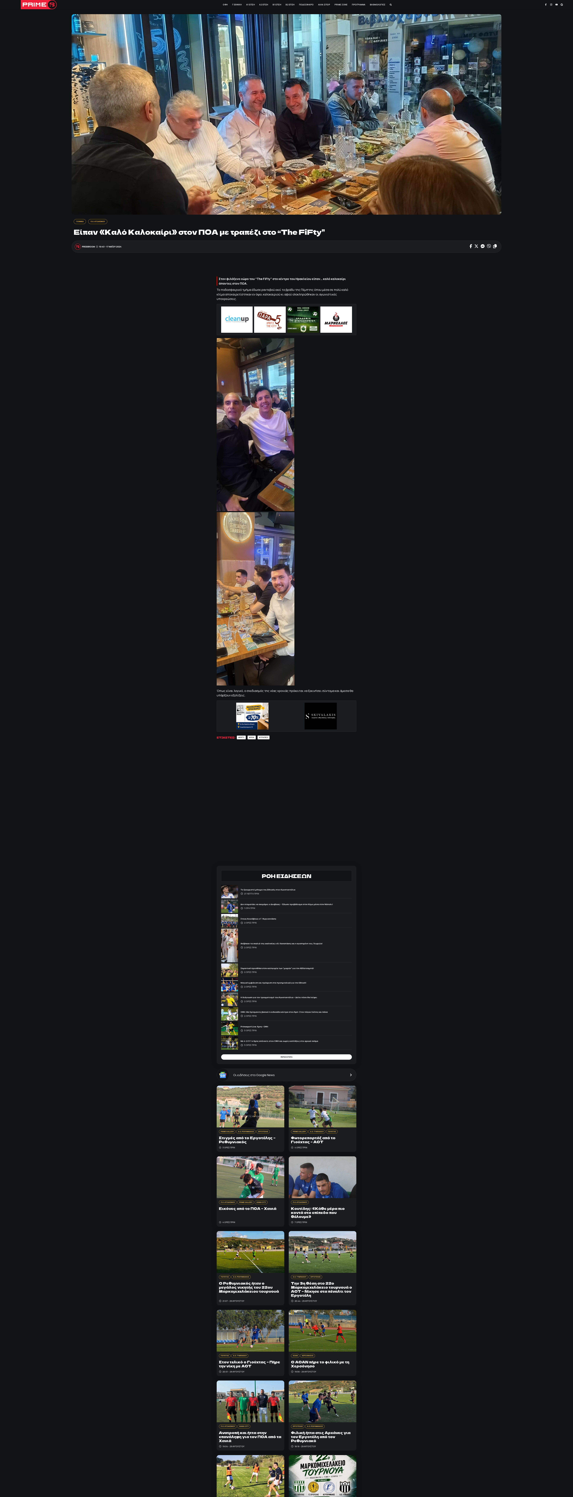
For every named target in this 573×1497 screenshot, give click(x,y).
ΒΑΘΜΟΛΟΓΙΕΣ (377, 4)
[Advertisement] (286, 266)
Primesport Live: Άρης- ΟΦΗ (258, 1027)
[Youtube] (556, 4)
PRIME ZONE (340, 4)
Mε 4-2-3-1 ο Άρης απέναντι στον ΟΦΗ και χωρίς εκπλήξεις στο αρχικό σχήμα (287, 1042)
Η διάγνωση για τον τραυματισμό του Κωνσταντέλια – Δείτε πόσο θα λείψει (286, 998)
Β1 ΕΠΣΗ (276, 4)
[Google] (561, 4)
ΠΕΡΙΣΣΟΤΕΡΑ (286, 1058)
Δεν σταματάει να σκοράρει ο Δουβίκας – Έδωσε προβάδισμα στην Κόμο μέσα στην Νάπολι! (291, 905)
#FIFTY (242, 738)
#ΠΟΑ (254, 738)
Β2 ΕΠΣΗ (289, 4)
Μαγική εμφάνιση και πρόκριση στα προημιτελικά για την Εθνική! (280, 983)
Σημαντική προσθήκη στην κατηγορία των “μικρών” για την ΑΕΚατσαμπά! (285, 969)
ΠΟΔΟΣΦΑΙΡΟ (306, 4)
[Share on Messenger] (483, 247)
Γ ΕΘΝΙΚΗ (236, 4)
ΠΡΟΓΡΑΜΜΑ (358, 4)
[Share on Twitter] (476, 247)
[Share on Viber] (489, 247)
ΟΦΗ (224, 4)
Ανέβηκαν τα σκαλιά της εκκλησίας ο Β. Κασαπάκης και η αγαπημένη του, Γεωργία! (290, 944)
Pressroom (88, 247)
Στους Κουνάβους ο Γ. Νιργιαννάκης (263, 919)
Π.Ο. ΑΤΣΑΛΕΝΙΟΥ (101, 221)
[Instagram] (551, 4)
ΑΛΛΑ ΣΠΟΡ (324, 4)
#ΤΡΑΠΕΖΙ (267, 738)
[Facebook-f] (546, 4)
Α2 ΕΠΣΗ (263, 4)
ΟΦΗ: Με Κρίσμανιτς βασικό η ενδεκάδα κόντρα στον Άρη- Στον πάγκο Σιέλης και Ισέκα (293, 1013)
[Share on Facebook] (471, 247)
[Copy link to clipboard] (495, 247)
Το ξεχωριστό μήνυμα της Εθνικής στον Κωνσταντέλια (274, 890)
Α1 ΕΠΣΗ (250, 4)
